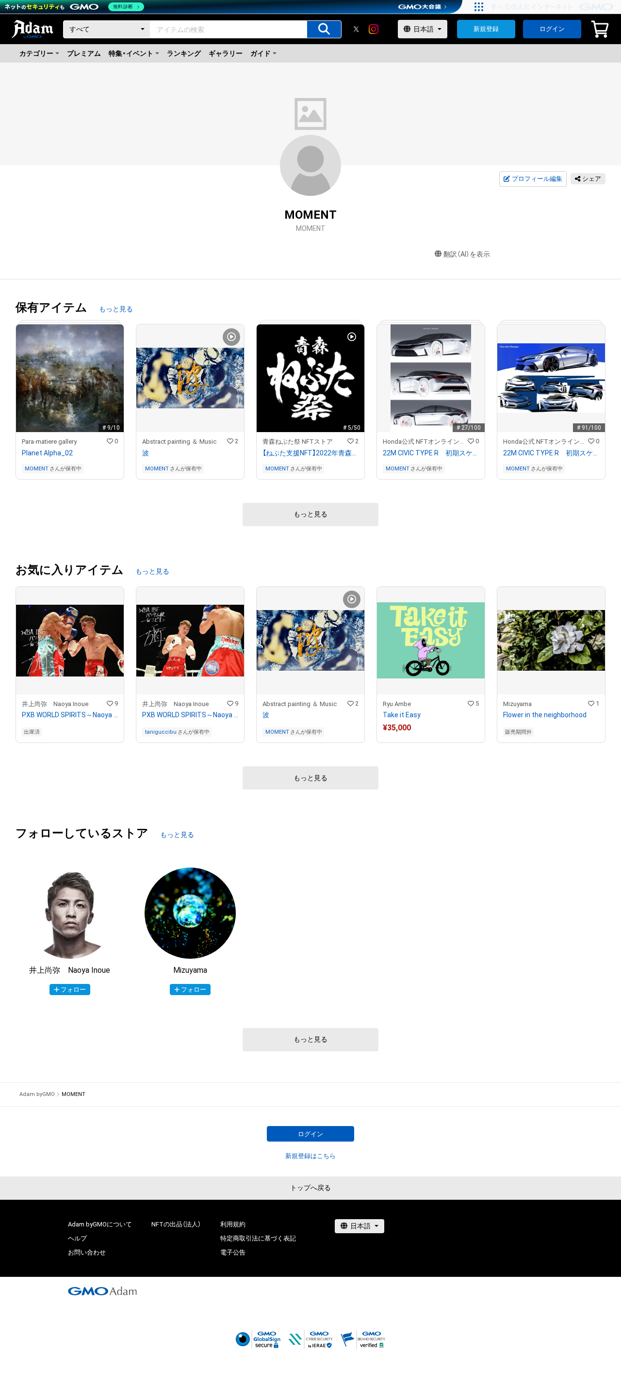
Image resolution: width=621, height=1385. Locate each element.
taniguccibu (161, 732)
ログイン (552, 28)
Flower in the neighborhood (545, 715)
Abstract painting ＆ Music (179, 441)
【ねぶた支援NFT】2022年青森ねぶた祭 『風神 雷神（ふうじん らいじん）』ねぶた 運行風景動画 (310, 453)
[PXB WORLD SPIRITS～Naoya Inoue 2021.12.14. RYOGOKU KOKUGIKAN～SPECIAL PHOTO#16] (70, 665)
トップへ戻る (310, 1188)
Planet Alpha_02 (47, 453)
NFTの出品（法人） (176, 1224)
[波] (190, 401)
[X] (356, 29)
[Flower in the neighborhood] (551, 665)
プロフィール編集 (537, 178)
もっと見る (116, 309)
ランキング (184, 53)
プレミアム (84, 53)
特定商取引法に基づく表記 (258, 1238)
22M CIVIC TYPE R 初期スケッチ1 (431, 453)
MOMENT (37, 468)
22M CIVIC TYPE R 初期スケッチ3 (551, 453)
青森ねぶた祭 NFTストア (297, 441)
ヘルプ (77, 1238)
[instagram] (373, 29)
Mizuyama (517, 704)
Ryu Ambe (397, 704)
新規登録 (486, 28)
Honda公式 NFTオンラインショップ (425, 441)
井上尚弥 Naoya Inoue (55, 704)
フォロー (73, 989)
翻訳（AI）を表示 (466, 254)
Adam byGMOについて (100, 1224)
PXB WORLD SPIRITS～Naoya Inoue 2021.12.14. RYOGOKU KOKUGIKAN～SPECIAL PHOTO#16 (70, 715)
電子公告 (232, 1252)
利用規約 (232, 1224)
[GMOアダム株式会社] (102, 1291)
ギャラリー (226, 53)
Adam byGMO (37, 1094)
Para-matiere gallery (49, 441)
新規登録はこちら (310, 1156)
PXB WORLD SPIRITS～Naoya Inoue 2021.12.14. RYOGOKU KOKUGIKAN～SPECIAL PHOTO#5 (190, 715)
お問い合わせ (87, 1252)
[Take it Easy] (431, 665)
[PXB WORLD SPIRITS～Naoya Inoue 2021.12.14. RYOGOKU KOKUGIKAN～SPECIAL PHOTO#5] (190, 665)
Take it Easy (402, 715)
